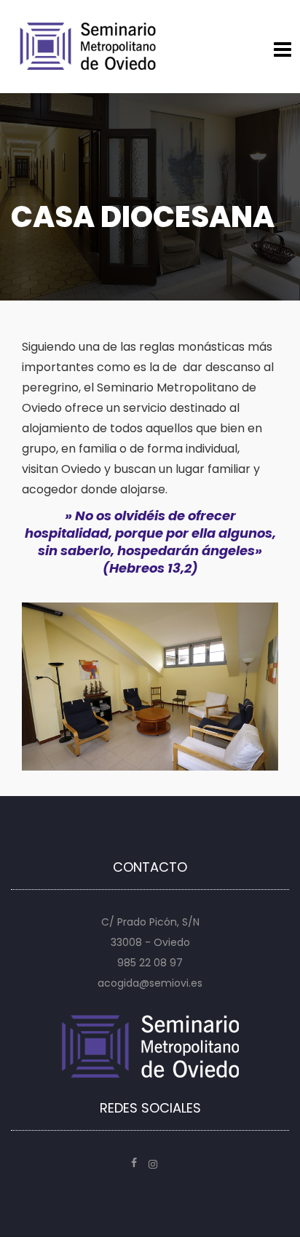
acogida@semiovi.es (150, 983)
